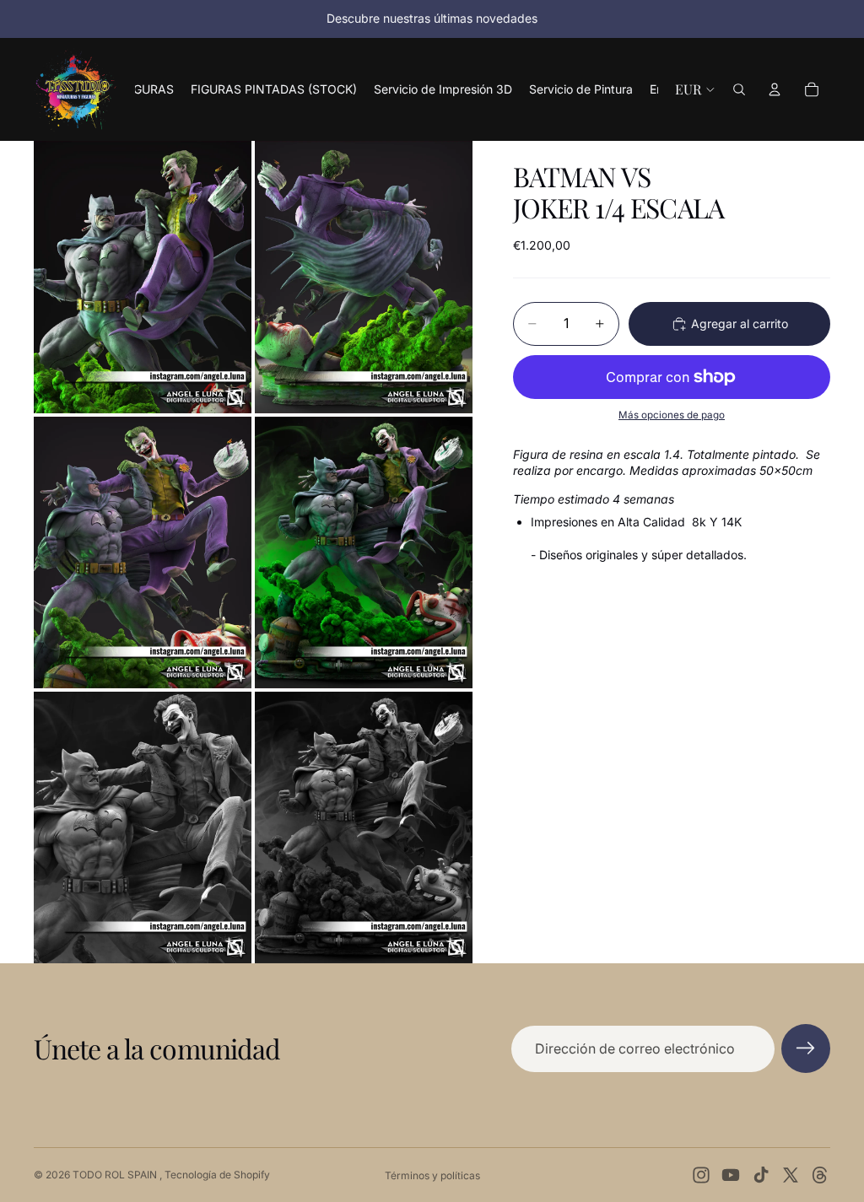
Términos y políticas (432, 1175)
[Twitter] (790, 1175)
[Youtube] (731, 1175)
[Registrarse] (805, 1048)
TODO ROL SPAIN (116, 1174)
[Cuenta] (774, 89)
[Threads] (820, 1175)
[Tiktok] (761, 1175)
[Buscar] (739, 89)
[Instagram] (701, 1175)
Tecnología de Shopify (217, 1174)
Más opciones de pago (671, 415)
